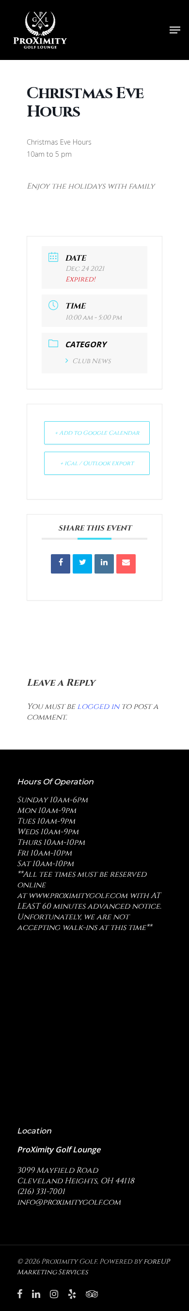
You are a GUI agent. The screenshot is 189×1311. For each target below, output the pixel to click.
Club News (91, 361)
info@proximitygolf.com (69, 1202)
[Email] (126, 564)
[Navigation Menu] (175, 30)
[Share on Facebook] (60, 564)
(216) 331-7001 (41, 1191)
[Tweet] (82, 564)
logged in (98, 706)
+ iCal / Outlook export (97, 463)
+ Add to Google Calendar (97, 433)
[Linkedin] (104, 564)
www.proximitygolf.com (77, 895)
